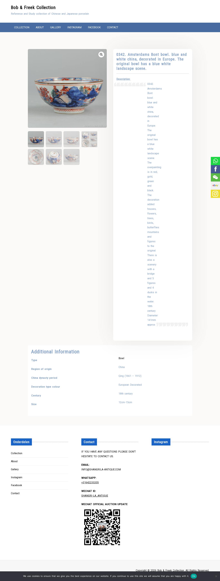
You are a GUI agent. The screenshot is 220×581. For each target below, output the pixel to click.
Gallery (55, 27)
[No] (216, 576)
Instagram (74, 27)
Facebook (94, 27)
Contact (112, 27)
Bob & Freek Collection (33, 7)
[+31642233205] (215, 161)
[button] (101, 54)
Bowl (121, 358)
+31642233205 (90, 482)
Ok (193, 576)
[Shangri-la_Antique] (215, 177)
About (40, 27)
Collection (21, 27)
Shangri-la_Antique (94, 495)
